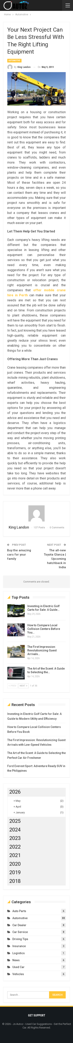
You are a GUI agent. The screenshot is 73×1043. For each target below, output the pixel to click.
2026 (15, 792)
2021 (15, 855)
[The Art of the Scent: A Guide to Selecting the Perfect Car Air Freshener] (16, 673)
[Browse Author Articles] (36, 513)
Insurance (19, 946)
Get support (36, 1015)
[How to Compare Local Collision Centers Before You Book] (16, 629)
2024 (15, 830)
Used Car (18, 967)
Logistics (18, 953)
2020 (15, 864)
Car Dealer (19, 925)
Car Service (20, 932)
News (16, 960)
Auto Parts (19, 911)
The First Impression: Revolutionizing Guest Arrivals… (42, 650)
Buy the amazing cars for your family (19, 554)
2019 (15, 872)
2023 (15, 838)
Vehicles (18, 974)
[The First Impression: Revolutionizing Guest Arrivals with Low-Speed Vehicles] (16, 651)
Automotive (14, 60)
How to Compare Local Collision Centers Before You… (43, 629)
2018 (15, 881)
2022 (15, 847)
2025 (15, 821)
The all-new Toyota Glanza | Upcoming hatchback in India (55, 558)
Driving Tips (20, 939)
